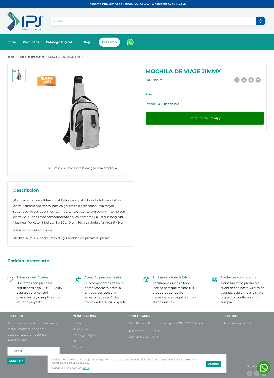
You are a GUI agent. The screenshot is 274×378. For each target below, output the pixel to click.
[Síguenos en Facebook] (249, 373)
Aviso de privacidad (238, 323)
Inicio (11, 42)
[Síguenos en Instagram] (256, 373)
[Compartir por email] (258, 80)
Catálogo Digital (59, 42)
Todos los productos (31, 56)
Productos (31, 42)
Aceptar (213, 363)
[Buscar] (260, 21)
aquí (86, 368)
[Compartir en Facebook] (237, 80)
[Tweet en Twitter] (251, 80)
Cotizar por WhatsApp (204, 118)
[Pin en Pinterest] (244, 80)
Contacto (109, 42)
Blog (86, 42)
